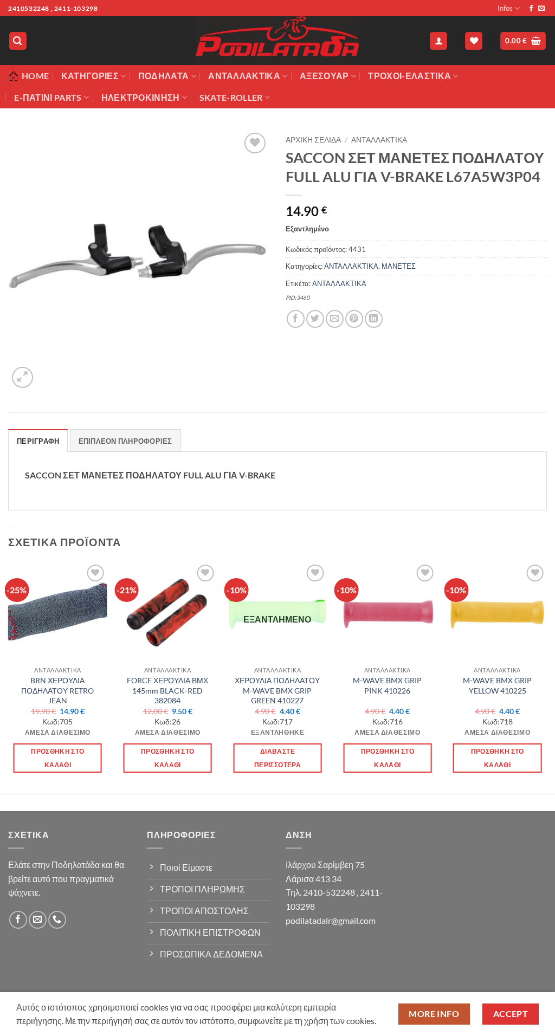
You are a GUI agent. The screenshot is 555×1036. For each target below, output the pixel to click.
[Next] (546, 677)
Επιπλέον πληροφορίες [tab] (125, 441)
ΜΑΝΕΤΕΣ (399, 266)
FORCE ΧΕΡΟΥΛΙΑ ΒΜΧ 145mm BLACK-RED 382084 (167, 690)
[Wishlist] (473, 41)
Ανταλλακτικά (244, 75)
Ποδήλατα (163, 75)
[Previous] (9, 677)
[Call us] (57, 920)
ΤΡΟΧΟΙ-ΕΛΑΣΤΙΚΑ (409, 75)
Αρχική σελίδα (313, 139)
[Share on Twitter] (315, 319)
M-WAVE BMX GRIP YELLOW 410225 (497, 685)
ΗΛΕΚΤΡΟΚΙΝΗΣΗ (140, 97)
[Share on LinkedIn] (374, 319)
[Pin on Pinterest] (354, 319)
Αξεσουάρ (324, 75)
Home (35, 75)
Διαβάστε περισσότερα (277, 758)
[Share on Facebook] (296, 319)
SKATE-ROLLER (231, 97)
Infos (505, 8)
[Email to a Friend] (335, 319)
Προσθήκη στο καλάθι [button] (57, 758)
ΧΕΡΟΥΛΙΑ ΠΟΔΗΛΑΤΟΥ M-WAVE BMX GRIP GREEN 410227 (277, 690)
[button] (18, 41)
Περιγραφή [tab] (38, 441)
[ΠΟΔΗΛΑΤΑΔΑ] (277, 40)
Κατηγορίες (90, 75)
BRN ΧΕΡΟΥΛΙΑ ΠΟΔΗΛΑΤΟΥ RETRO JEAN (57, 690)
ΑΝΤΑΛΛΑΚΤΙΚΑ (379, 139)
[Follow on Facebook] (531, 8)
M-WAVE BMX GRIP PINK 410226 (387, 685)
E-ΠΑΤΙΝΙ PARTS (47, 97)
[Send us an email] (541, 8)
